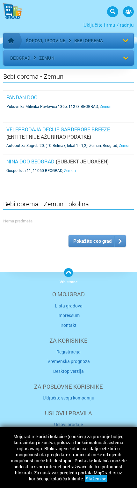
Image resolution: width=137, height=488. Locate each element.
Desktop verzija (68, 371)
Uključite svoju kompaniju (68, 398)
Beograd (20, 58)
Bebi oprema (88, 40)
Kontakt (68, 325)
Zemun (46, 58)
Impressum (68, 315)
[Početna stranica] (11, 41)
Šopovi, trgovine (45, 40)
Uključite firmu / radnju (108, 25)
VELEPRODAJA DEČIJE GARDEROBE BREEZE (58, 129)
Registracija (68, 352)
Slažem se (96, 479)
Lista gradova (69, 306)
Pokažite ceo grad (92, 241)
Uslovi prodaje (68, 424)
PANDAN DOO (22, 97)
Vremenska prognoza (68, 361)
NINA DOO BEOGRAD (30, 161)
